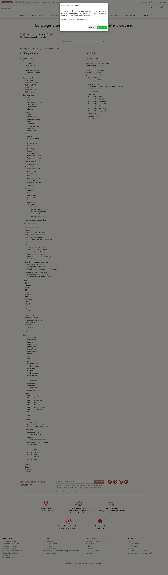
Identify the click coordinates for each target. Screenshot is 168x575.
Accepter (101, 27)
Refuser (92, 27)
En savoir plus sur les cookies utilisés (75, 19)
